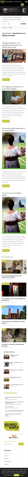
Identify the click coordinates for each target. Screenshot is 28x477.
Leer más (6, 79)
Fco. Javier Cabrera (12, 302)
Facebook (23, 24)
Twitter (21, 24)
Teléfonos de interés (15, 19)
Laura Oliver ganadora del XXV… (17, 384)
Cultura (4, 260)
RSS (22, 4)
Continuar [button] (16, 475)
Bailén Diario (4, 27)
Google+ (25, 24)
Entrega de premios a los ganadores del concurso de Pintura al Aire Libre (11, 45)
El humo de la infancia (9, 406)
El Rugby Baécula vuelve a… (16, 377)
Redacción (11, 279)
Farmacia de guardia (7, 17)
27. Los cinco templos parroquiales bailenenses (14, 410)
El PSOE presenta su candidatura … (12, 9)
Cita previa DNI (6, 19)
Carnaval (6, 464)
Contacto (5, 21)
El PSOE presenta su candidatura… (14, 356)
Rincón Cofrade (6, 283)
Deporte (6, 458)
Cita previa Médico (17, 17)
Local (4, 306)
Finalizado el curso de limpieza (16, 369)
